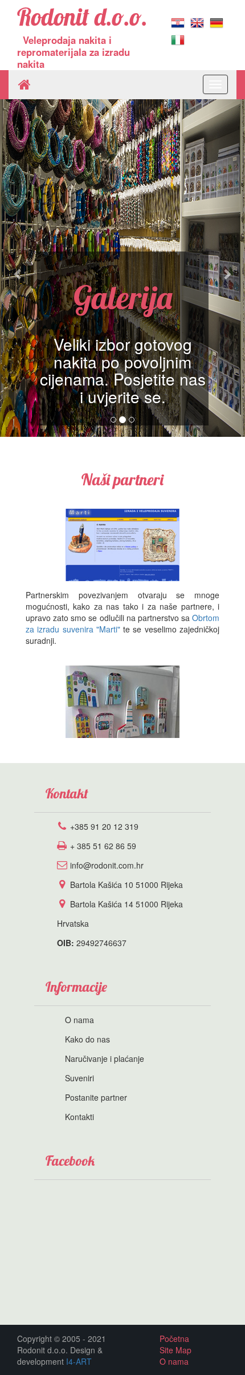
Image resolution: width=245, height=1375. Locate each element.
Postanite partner (96, 1097)
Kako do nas (87, 1039)
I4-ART (79, 1361)
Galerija (123, 297)
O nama (79, 1019)
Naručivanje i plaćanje (104, 1058)
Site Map (175, 1350)
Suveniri (79, 1078)
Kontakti (79, 1116)
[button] (18, 268)
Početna (174, 1338)
